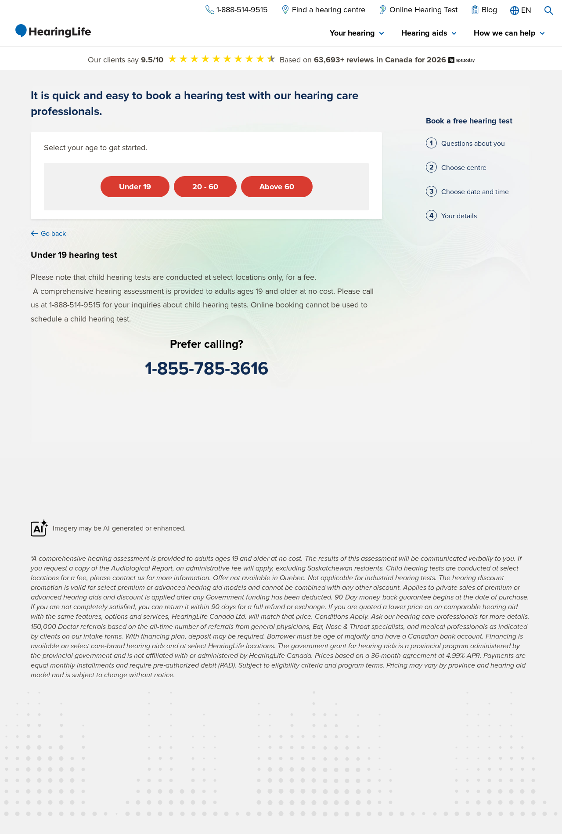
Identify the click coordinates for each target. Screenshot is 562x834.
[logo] (53, 31)
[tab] (357, 33)
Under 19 (135, 186)
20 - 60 (205, 186)
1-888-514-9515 (75, 304)
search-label (548, 10)
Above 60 (276, 186)
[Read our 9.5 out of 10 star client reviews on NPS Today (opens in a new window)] (461, 59)
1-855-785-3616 (206, 368)
